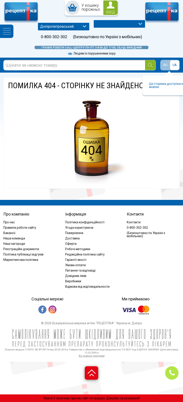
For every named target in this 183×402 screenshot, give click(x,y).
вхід (110, 12)
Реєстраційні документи (21, 249)
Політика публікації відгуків (23, 254)
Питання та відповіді (80, 270)
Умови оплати (75, 265)
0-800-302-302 (54, 37)
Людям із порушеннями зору (94, 53)
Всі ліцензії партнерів (91, 355)
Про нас (9, 222)
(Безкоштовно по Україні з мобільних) (107, 37)
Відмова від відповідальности (87, 286)
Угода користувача (79, 227)
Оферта (71, 243)
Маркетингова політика (20, 260)
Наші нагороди (14, 243)
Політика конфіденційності (84, 222)
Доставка (72, 238)
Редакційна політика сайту (85, 254)
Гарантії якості (75, 260)
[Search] (150, 65)
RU (165, 65)
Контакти (134, 222)
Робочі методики (77, 249)
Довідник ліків (75, 276)
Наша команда (14, 238)
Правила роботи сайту (19, 227)
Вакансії (9, 233)
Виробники (73, 281)
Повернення (74, 233)
